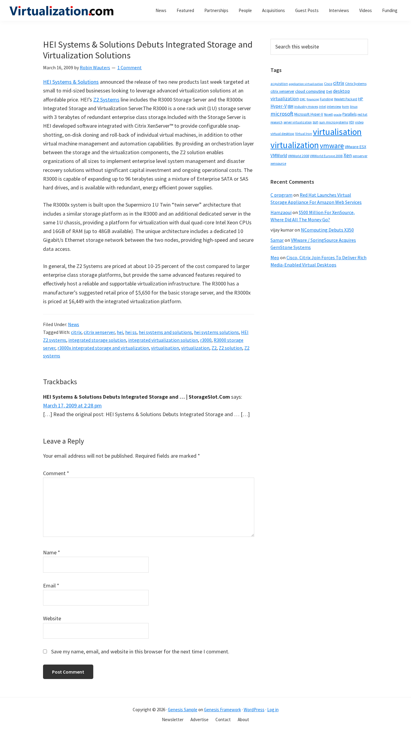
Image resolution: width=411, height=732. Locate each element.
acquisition (279, 84)
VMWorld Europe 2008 (326, 156)
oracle (337, 115)
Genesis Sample (182, 709)
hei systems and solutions (165, 332)
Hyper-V (278, 106)
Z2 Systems (106, 99)
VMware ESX (355, 146)
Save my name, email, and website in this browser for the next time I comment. (140, 651)
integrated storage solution (97, 340)
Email (51, 585)
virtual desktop (282, 133)
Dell (329, 91)
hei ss (131, 332)
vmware (332, 145)
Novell (328, 114)
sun (315, 122)
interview (334, 106)
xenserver (360, 156)
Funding (326, 99)
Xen (348, 155)
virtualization (195, 348)
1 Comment (129, 67)
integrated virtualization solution (163, 340)
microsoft (281, 113)
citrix (76, 332)
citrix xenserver (99, 332)
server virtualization (297, 122)
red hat (362, 114)
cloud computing (310, 91)
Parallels (349, 114)
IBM (290, 106)
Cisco (328, 83)
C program (281, 195)
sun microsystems (333, 122)
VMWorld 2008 (298, 156)
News (73, 324)
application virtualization (306, 84)
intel (322, 106)
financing (313, 99)
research (276, 122)
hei (120, 332)
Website (52, 618)
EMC (303, 99)
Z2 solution (230, 348)
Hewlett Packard (345, 99)
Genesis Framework (222, 709)
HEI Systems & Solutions (71, 81)
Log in (273, 709)
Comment (56, 473)
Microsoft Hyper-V (308, 114)
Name (51, 552)
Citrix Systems (355, 83)
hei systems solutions (216, 332)
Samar (277, 240)
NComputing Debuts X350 (327, 230)
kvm (345, 106)
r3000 (206, 340)
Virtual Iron (303, 134)
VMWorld (278, 155)
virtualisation (165, 348)
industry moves (306, 106)
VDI (351, 122)
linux (353, 106)
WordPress (254, 709)
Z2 (214, 348)
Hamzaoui (281, 212)
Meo (274, 257)
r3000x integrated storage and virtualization (103, 348)
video (359, 122)
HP (360, 98)
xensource (278, 163)
